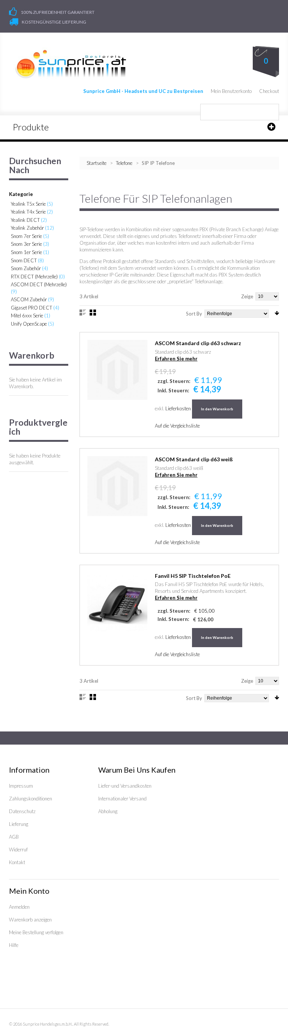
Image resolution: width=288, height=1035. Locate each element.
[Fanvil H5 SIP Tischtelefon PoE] (117, 603)
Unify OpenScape (29, 324)
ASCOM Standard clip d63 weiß (194, 459)
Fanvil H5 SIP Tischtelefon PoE (193, 576)
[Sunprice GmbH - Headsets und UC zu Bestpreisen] (70, 64)
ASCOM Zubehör (29, 299)
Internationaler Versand (122, 799)
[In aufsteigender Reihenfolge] (276, 313)
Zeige (247, 296)
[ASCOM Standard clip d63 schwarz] (117, 370)
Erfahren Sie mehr (176, 359)
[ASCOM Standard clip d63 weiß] (117, 486)
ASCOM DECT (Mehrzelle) (39, 284)
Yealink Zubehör (27, 228)
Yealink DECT (25, 220)
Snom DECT (24, 260)
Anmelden (19, 907)
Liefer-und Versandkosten (125, 786)
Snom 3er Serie (26, 244)
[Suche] (270, 112)
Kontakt (17, 862)
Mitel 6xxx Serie (27, 316)
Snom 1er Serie (26, 252)
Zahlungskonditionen (30, 799)
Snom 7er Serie (26, 236)
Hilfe (13, 945)
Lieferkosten (178, 408)
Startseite (96, 163)
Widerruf (18, 850)
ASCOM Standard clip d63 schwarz (198, 343)
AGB (14, 837)
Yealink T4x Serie (28, 212)
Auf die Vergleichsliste (177, 426)
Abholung (107, 811)
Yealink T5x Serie (28, 204)
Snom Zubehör (26, 268)
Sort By (194, 314)
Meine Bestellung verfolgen (36, 932)
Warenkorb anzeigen (30, 920)
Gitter (93, 313)
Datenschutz (22, 811)
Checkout (269, 91)
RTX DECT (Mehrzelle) (34, 277)
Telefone (125, 163)
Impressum (21, 786)
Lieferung (18, 824)
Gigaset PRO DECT (31, 308)
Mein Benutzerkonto (231, 91)
